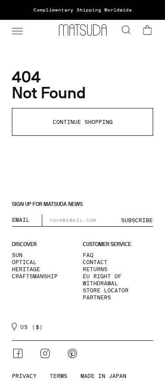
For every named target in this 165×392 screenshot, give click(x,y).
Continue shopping (83, 122)
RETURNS (95, 269)
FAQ (88, 255)
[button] (16, 30)
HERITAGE (26, 269)
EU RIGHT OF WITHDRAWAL (102, 280)
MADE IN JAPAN (103, 376)
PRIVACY (24, 376)
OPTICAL (24, 262)
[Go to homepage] (82, 30)
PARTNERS (97, 298)
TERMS (58, 376)
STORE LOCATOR (105, 290)
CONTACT (95, 262)
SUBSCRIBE (137, 220)
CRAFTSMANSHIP (35, 276)
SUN (17, 255)
